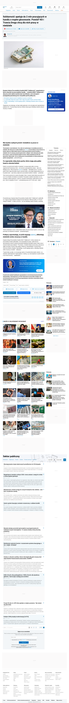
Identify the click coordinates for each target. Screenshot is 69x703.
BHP (14, 679)
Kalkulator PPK (51, 202)
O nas (4, 700)
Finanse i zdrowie (37, 680)
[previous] (29, 627)
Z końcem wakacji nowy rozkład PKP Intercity (54, 182)
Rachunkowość (5, 675)
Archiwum (57, 688)
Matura (14, 693)
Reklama (53, 700)
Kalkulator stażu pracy (38, 692)
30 (63, 244)
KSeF (62, 10)
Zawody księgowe (6, 679)
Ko (17, 285)
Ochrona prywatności (11, 700)
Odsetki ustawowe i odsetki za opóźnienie (56, 219)
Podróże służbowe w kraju (49, 687)
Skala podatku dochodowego (50, 693)
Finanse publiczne (51, 210)
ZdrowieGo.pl (58, 687)
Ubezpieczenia (15, 676)
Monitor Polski (26, 688)
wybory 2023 (6, 285)
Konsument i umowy (27, 676)
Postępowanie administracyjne (54, 209)
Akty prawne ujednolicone (28, 692)
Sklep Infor (26, 680)
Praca (25, 679)
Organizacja (11, 459)
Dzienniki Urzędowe (27, 689)
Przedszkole (15, 687)
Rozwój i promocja (27, 459)
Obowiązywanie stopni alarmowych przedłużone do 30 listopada (54, 153)
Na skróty (57, 685)
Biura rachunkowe (48, 672)
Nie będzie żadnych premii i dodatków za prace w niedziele (18, 98)
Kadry (14, 10)
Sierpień (58, 241)
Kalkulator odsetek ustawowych (54, 200)
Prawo (31, 10)
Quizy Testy (50, 235)
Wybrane (61, 150)
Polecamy (48, 372)
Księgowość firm (6, 672)
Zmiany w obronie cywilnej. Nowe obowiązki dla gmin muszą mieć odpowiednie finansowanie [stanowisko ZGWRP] (55, 171)
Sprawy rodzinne (27, 674)
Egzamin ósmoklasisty (17, 694)
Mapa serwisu (59, 700)
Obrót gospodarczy (6, 676)
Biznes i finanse (37, 674)
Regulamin (34, 700)
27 (56, 244)
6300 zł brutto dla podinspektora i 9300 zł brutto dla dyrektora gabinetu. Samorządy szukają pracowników (55, 174)
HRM (14, 680)
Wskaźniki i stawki (48, 685)
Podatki (4, 674)
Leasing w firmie (37, 679)
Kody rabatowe (58, 689)
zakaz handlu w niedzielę (24, 285)
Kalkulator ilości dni (51, 203)
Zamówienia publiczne (52, 212)
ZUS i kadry (5, 678)
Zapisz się (39, 270)
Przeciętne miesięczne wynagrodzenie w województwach (55, 223)
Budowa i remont (58, 678)
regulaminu (24, 639)
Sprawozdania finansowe (49, 679)
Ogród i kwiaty (58, 679)
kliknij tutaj (29, 647)
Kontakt (47, 700)
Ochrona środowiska (52, 214)
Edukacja (57, 10)
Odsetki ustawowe (48, 692)
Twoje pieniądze (38, 10)
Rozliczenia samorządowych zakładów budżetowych (55, 233)
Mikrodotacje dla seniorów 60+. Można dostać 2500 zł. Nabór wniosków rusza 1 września (55, 159)
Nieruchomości (50, 10)
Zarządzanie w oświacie (17, 692)
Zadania (21, 459)
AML (46, 680)
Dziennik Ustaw (26, 687)
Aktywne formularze (55, 207)
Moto (44, 10)
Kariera (39, 700)
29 (60, 244)
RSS (43, 700)
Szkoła (14, 688)
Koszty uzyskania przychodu (53, 230)
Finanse (16, 459)
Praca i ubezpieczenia (38, 676)
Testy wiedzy (15, 696)
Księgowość (8, 10)
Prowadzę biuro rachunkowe (50, 675)
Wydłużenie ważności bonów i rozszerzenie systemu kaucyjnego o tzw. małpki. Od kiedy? (55, 168)
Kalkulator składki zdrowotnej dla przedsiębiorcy (54, 193)
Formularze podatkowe (59, 692)
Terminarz (52, 241)
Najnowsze (56, 150)
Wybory (49, 215)
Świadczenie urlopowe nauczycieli (54, 221)
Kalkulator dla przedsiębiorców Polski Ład (56, 195)
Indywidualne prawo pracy (17, 674)
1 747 (41, 627)
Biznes (18, 10)
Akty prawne (26, 685)
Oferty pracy (58, 694)
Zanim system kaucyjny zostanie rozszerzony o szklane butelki (53, 162)
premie (26, 149)
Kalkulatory (52, 191)
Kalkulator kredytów (51, 199)
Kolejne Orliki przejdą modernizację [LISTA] (55, 179)
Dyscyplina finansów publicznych (54, 229)
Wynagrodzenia (16, 675)
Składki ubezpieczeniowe (49, 689)
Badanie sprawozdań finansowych (54, 227)
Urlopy (14, 678)
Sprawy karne (26, 675)
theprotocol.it (58, 693)
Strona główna (5, 13)
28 (58, 244)
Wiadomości (18, 13)
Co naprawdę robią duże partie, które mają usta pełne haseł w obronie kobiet (22, 99)
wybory (33, 235)
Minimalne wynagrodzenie (49, 688)
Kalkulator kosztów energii (53, 197)
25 (51, 244)
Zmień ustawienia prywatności (24, 700)
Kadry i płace (5, 692)
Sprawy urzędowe (27, 678)
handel (20, 169)
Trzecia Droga (12, 285)
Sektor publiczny (25, 10)
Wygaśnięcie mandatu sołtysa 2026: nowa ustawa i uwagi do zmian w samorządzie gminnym (55, 156)
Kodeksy (25, 693)
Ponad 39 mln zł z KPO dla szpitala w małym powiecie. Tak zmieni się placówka (56, 177)
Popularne (51, 150)
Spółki (35, 675)
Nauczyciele (15, 689)
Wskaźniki (51, 218)
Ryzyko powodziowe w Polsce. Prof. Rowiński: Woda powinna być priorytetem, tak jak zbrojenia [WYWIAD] (55, 185)
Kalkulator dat (50, 205)
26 (53, 244)
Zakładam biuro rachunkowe (50, 674)
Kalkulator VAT (36, 689)
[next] (43, 627)
